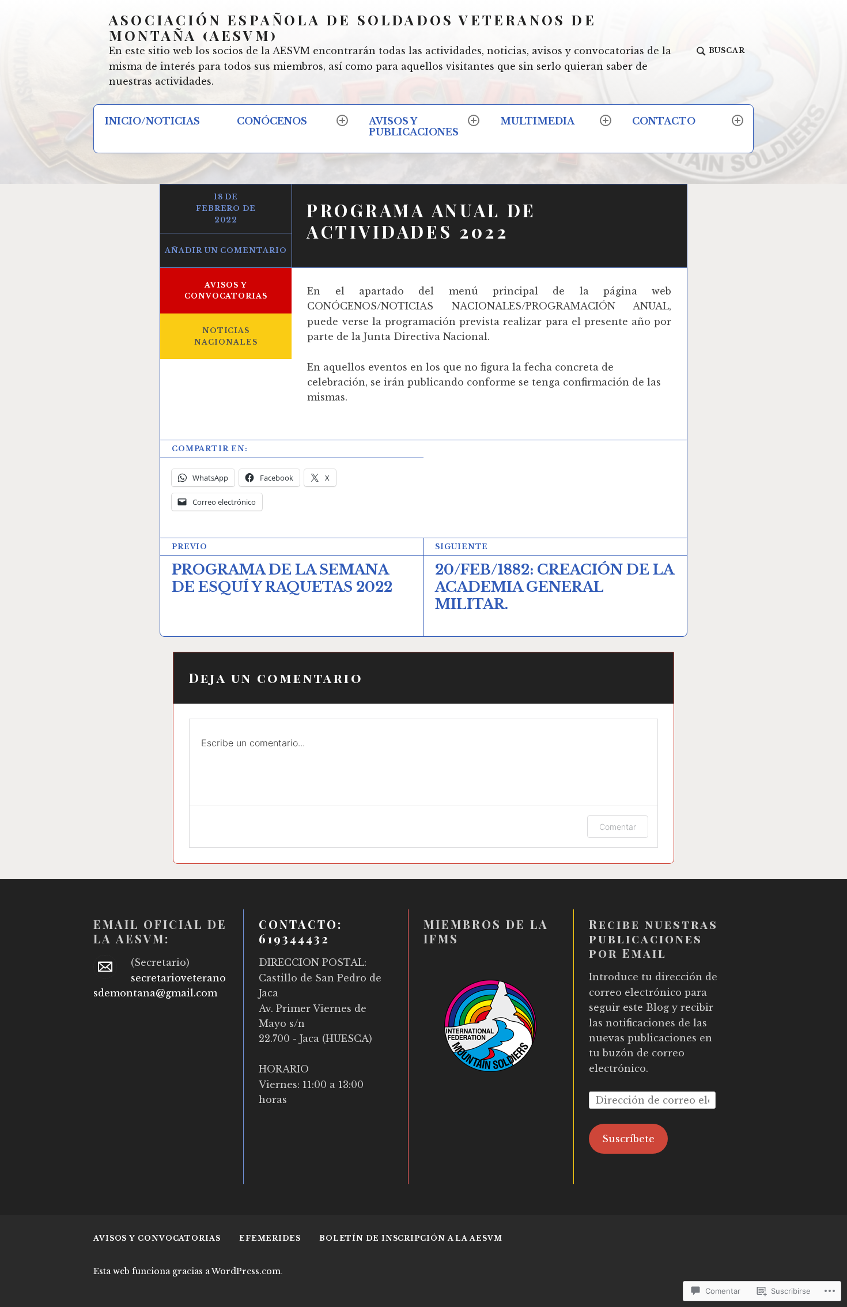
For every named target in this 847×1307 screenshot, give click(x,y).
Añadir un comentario (225, 250)
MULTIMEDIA (537, 121)
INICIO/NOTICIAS (152, 121)
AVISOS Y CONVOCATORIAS (225, 291)
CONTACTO (663, 121)
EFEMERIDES (270, 1238)
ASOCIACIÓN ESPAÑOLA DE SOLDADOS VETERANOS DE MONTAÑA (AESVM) (352, 27)
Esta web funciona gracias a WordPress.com (187, 1271)
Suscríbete (628, 1138)
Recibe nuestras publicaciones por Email (653, 938)
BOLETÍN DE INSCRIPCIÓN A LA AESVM (410, 1238)
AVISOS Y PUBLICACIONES (414, 126)
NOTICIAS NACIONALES (225, 336)
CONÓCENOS (272, 121)
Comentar (617, 827)
